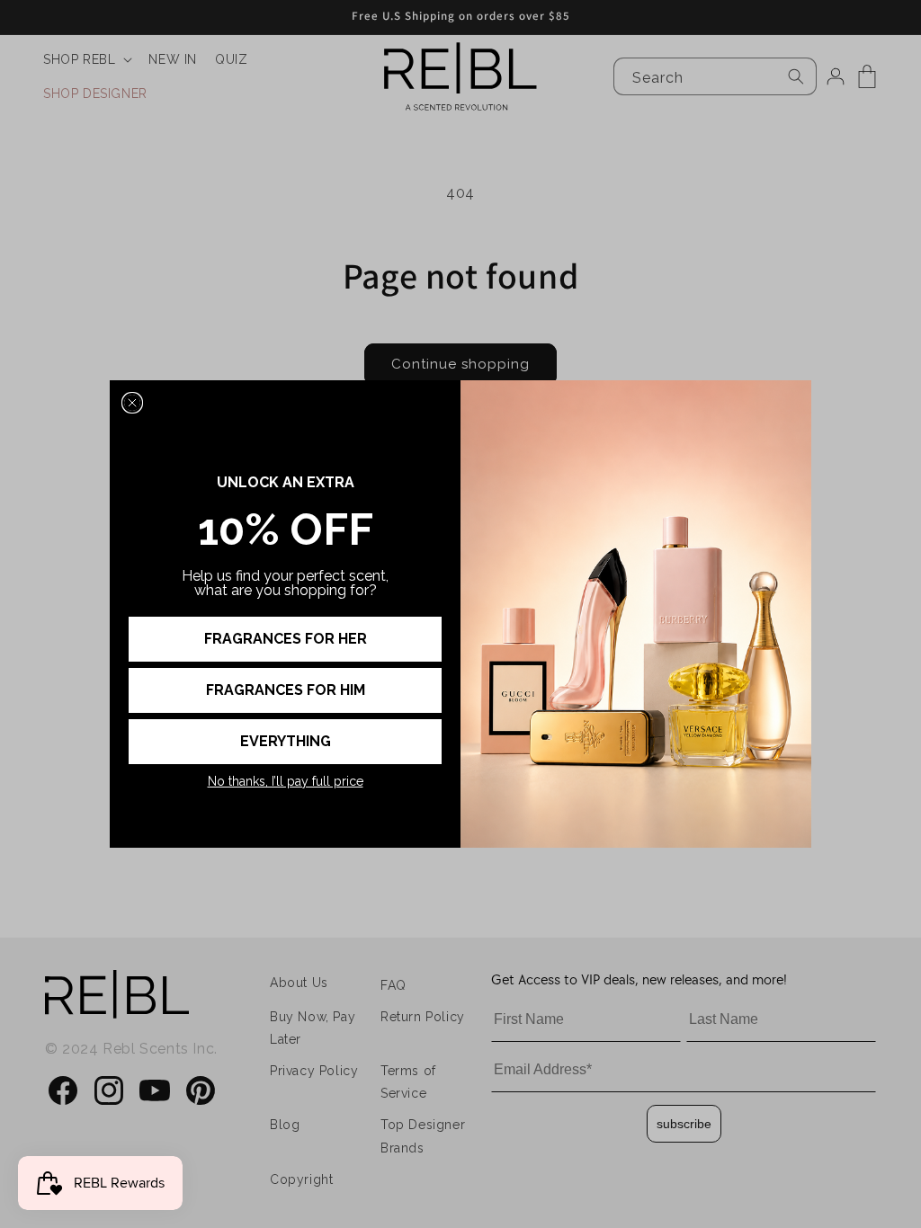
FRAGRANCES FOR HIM (285, 690)
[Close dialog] (132, 403)
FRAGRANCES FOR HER (285, 638)
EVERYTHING (285, 741)
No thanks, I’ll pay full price (285, 781)
